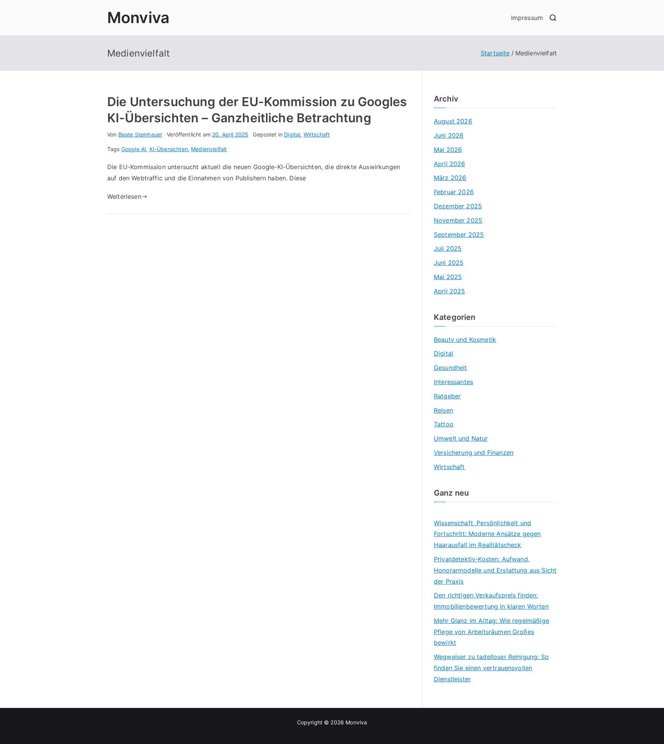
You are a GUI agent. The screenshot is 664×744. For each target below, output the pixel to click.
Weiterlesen (124, 196)
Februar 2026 (454, 192)
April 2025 (449, 291)
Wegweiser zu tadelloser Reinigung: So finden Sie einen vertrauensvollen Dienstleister (491, 668)
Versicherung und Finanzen (473, 452)
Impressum (527, 18)
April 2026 (449, 164)
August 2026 (453, 121)
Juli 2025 (447, 248)
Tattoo (443, 424)
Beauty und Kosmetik (465, 339)
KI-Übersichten (168, 149)
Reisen (443, 410)
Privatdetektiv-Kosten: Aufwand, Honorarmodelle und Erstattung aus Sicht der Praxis (495, 570)
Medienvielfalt (209, 149)
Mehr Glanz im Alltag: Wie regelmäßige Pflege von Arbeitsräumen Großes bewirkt (491, 632)
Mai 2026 (448, 149)
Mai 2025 (448, 277)
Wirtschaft (317, 134)
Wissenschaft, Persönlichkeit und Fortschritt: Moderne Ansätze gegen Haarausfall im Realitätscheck (487, 534)
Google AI (133, 149)
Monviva (138, 17)
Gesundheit (450, 367)
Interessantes (453, 382)
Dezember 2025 (458, 206)
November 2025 (458, 220)
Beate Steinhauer (140, 134)
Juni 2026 (448, 135)
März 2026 (450, 177)
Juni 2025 (448, 262)
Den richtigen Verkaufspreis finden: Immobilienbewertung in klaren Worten (491, 600)
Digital (292, 134)
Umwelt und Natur (461, 438)
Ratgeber (447, 396)
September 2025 (459, 234)
